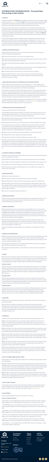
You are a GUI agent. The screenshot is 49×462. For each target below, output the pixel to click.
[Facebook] (46, 459)
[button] (41, 4)
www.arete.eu (13, 22)
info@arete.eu (33, 101)
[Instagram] (43, 459)
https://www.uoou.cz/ (35, 388)
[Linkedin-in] (40, 459)
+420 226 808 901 (5, 447)
